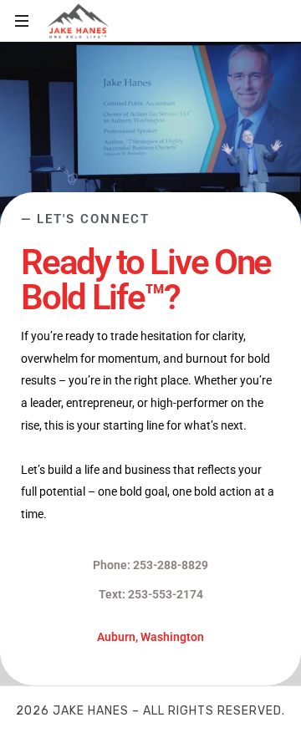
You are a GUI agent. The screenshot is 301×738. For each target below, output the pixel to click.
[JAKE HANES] (78, 21)
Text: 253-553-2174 (151, 594)
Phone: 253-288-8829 (150, 565)
